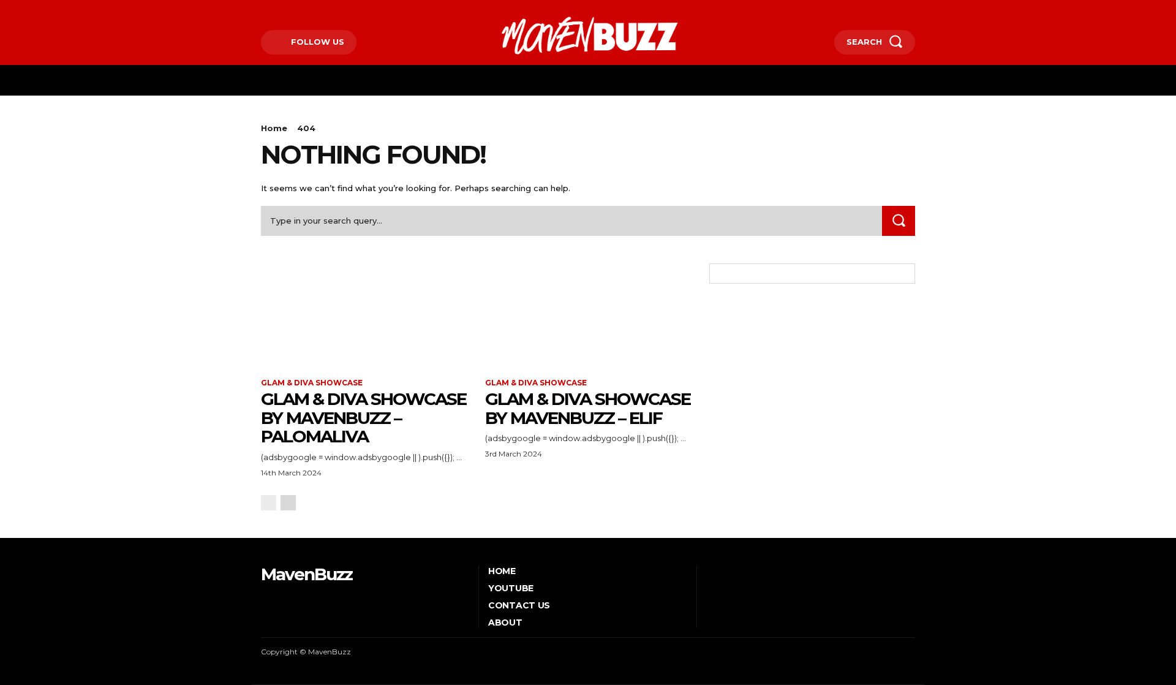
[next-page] (288, 502)
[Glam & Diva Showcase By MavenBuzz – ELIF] (588, 314)
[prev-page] (268, 502)
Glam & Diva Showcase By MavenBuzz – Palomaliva (363, 417)
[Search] (898, 221)
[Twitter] (300, 10)
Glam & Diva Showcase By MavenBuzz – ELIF (587, 408)
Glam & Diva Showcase (312, 383)
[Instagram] (281, 10)
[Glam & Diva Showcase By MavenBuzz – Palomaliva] (364, 314)
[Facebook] (262, 10)
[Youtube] (318, 10)
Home (274, 128)
